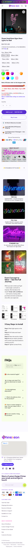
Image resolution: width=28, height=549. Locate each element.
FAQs (15, 365)
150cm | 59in (5, 66)
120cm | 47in (15, 63)
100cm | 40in (6, 63)
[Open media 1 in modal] (23, 11)
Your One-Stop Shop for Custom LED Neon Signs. (12, 542)
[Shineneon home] (10, 437)
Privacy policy (7, 544)
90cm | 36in (14, 59)
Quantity (4, 102)
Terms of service (20, 544)
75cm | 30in (5, 59)
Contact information (17, 546)
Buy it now (14, 117)
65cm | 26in (14, 55)
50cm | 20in (5, 55)
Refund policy (13, 544)
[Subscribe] (24, 485)
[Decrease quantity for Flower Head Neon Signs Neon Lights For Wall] (3, 106)
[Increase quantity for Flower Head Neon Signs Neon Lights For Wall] (10, 106)
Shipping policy (9, 546)
